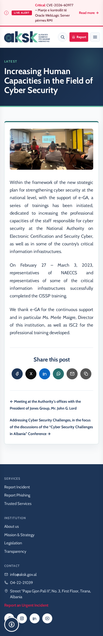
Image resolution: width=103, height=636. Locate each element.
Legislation (13, 543)
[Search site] (62, 37)
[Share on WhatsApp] (58, 373)
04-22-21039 (21, 582)
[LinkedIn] (35, 618)
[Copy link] (85, 373)
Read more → (89, 13)
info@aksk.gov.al (23, 574)
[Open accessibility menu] (11, 624)
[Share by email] (72, 373)
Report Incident (17, 487)
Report (81, 37)
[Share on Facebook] (17, 373)
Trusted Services (17, 503)
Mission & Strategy (19, 534)
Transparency (15, 551)
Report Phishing (17, 495)
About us (11, 526)
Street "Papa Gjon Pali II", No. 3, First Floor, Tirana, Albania (50, 594)
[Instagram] (22, 618)
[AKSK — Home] (27, 37)
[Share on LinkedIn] (44, 373)
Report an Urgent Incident (26, 605)
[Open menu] (95, 37)
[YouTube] (47, 618)
